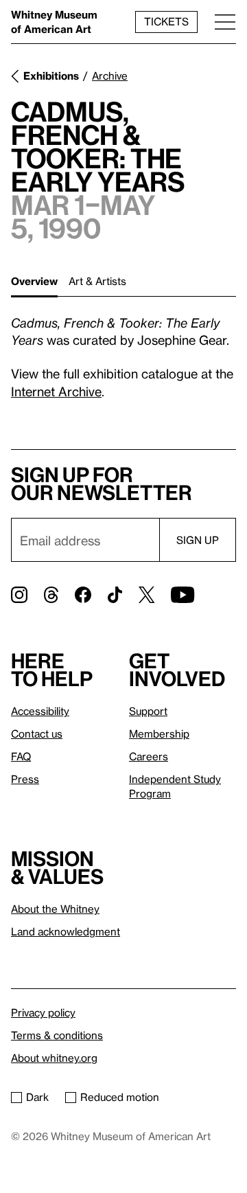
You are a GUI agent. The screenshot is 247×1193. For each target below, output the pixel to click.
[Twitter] (146, 594)
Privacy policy (43, 1012)
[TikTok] (114, 594)
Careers (148, 756)
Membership (159, 733)
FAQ (21, 756)
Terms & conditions (57, 1035)
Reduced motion (119, 1097)
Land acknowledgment (65, 931)
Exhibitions (51, 75)
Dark (37, 1097)
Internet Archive (56, 391)
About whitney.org (54, 1058)
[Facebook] (83, 594)
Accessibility (40, 711)
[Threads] (51, 594)
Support (148, 711)
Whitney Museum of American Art (54, 21)
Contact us (36, 733)
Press (25, 779)
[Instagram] (19, 594)
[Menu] (225, 21)
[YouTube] (182, 594)
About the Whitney (55, 908)
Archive (110, 75)
